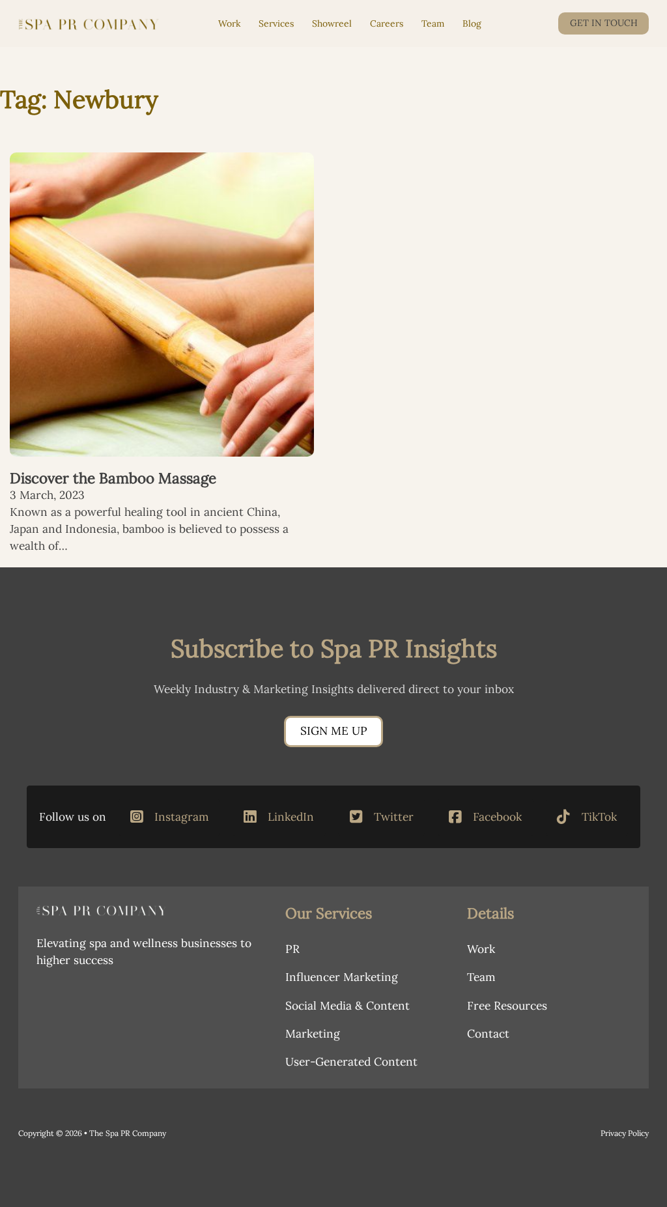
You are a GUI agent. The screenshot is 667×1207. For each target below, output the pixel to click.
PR (292, 949)
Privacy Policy (625, 1133)
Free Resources (507, 1006)
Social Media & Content (347, 1006)
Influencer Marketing (341, 977)
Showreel (332, 23)
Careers (386, 23)
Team (432, 23)
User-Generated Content (351, 1062)
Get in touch (604, 23)
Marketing (312, 1034)
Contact (488, 1034)
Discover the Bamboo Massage (113, 477)
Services (276, 23)
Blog (471, 23)
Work (229, 23)
